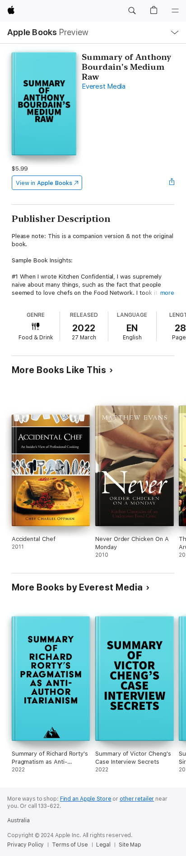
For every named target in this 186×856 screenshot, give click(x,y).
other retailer (137, 799)
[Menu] (175, 11)
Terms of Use (70, 845)
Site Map (130, 845)
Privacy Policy (25, 845)
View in (44, 183)
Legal (103, 845)
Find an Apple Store (86, 799)
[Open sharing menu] (171, 182)
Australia (18, 820)
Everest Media (104, 86)
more (167, 292)
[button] (132, 11)
